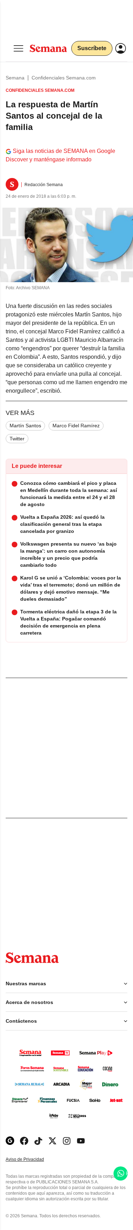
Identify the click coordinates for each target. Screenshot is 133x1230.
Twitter (17, 438)
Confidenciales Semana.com (64, 78)
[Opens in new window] (24, 1140)
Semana (15, 78)
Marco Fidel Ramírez (76, 425)
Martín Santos (25, 425)
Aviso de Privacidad (32, 1159)
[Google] (10, 1140)
